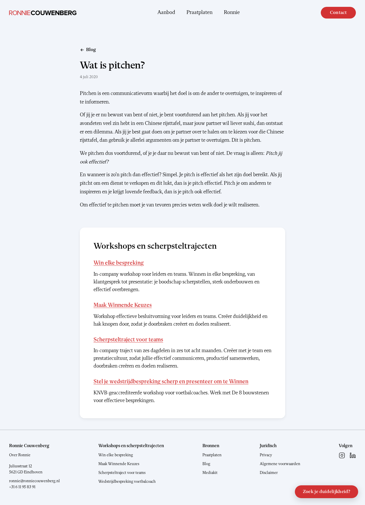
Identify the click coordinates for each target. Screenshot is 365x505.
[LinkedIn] (353, 455)
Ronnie (232, 12)
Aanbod (166, 12)
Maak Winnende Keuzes (123, 305)
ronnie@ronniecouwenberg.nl (34, 481)
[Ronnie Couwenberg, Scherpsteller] (42, 13)
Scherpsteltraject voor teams (128, 340)
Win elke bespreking (119, 263)
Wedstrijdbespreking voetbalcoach (127, 482)
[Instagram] (342, 455)
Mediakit (210, 473)
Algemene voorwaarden (280, 464)
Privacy (266, 455)
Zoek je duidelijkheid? (326, 491)
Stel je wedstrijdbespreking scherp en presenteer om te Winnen (171, 382)
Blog (206, 464)
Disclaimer (269, 473)
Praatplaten (199, 12)
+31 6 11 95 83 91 (22, 487)
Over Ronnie (20, 455)
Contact (338, 12)
